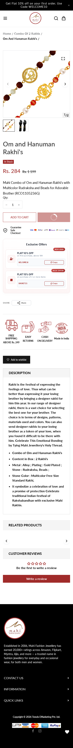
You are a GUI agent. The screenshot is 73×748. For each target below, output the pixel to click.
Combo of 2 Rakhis (27, 33)
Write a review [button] (36, 579)
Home (7, 33)
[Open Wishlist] (67, 732)
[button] (65, 84)
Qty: (5, 197)
